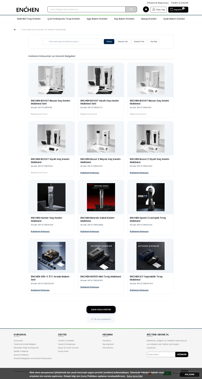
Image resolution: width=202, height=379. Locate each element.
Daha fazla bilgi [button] (135, 376)
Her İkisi (154, 41)
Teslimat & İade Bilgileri (25, 344)
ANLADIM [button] (189, 374)
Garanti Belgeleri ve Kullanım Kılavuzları (33, 358)
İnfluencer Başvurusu (158, 2)
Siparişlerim (108, 344)
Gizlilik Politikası (21, 351)
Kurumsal (18, 340)
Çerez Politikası (21, 354)
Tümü (109, 41)
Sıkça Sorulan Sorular (68, 347)
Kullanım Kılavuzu (89, 172)
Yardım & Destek (179, 2)
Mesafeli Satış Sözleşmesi (26, 347)
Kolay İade (63, 351)
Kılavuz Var (123, 41)
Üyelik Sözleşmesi (66, 344)
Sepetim (178, 9)
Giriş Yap (160, 9)
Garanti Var (139, 41)
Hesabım (106, 340)
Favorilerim (107, 347)
